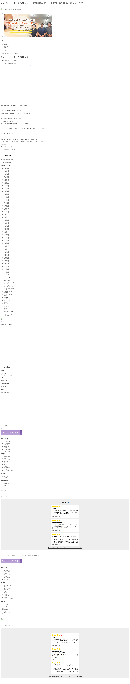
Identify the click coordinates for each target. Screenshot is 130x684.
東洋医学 (6, 300)
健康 (5, 292)
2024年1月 (6, 208)
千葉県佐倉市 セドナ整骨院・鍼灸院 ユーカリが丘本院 (57, 3)
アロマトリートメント (9, 282)
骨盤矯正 (6, 466)
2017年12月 (6, 265)
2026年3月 (6, 176)
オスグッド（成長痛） (9, 470)
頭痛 (5, 458)
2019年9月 (6, 234)
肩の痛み (6, 308)
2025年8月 (6, 185)
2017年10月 (6, 268)
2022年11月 (6, 211)
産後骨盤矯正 (7, 467)
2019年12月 (6, 231)
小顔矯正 (6, 469)
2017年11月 (6, 266)
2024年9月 (6, 196)
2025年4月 (6, 191)
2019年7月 (6, 237)
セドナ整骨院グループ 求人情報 (8, 149)
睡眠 (5, 303)
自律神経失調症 (7, 311)
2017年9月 (6, 269)
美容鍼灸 (6, 477)
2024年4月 (6, 203)
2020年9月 (6, 219)
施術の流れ (6, 444)
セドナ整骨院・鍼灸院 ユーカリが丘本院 (14, 555)
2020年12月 (6, 214)
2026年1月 (6, 179)
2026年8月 (6, 168)
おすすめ (6, 283)
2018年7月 (6, 254)
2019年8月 (6, 235)
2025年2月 (6, 194)
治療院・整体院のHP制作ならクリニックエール (35, 555)
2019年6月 (6, 239)
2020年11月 (6, 216)
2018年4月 (6, 258)
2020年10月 (6, 217)
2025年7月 (6, 186)
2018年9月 (6, 251)
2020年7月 (6, 222)
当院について (7, 441)
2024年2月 (6, 206)
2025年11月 (6, 180)
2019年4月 (6, 242)
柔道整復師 (6, 302)
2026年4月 (6, 174)
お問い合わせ (7, 451)
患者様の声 (6, 447)
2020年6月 (6, 223)
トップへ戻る (4, 425)
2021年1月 (6, 213)
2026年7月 (6, 170)
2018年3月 (6, 260)
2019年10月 (6, 232)
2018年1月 (6, 263)
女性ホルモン (7, 294)
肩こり (5, 306)
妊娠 (5, 295)
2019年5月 (6, 240)
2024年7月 (6, 199)
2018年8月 (6, 252)
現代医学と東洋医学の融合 (7, 159)
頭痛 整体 (6, 315)
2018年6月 (6, 255)
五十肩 (5, 289)
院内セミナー (7, 314)
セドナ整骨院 (15, 60)
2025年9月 (6, 183)
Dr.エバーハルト (7, 280)
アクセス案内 (7, 449)
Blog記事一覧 (5, 53)
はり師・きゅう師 (8, 288)
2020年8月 (6, 220)
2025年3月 (6, 193)
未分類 (5, 299)
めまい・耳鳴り (7, 459)
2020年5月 (6, 225)
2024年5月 (6, 202)
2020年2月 (6, 229)
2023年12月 (6, 209)
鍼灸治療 (6, 476)
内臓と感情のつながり (7, 162)
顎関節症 (6, 461)
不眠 (8, 305)
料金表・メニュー (8, 446)
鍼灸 (5, 312)
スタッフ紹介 (7, 443)
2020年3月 (6, 228)
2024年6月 (6, 200)
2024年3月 (6, 205)
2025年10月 (6, 182)
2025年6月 (6, 188)
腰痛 (5, 309)
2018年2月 (6, 262)
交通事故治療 (7, 291)
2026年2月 (6, 177)
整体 (5, 297)
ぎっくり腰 (6, 285)
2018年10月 (6, 249)
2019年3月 (6, 243)
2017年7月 (6, 272)
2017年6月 (6, 274)
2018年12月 (6, 246)
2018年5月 (6, 257)
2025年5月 (6, 190)
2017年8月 (6, 271)
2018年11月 (6, 248)
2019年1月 (6, 245)
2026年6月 (6, 171)
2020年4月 (6, 226)
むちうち (6, 485)
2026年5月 (6, 173)
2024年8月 (6, 197)
